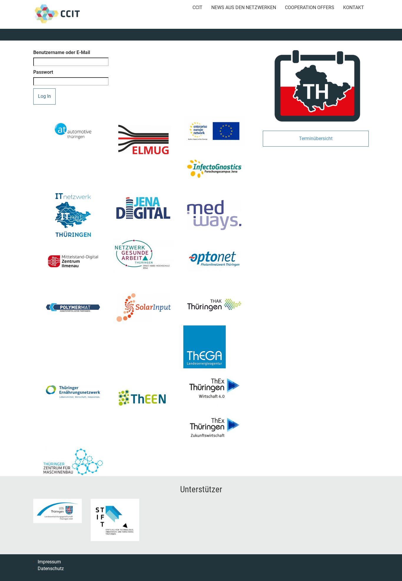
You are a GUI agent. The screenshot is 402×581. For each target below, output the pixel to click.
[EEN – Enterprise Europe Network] (214, 130)
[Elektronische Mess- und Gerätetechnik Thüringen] (144, 139)
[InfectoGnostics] (214, 169)
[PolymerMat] (73, 307)
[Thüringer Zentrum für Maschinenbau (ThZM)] (73, 461)
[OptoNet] (214, 261)
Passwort (43, 72)
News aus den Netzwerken (243, 7)
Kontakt (353, 7)
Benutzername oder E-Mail (61, 52)
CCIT (197, 7)
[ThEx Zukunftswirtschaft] (214, 426)
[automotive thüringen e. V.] (73, 130)
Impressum (49, 562)
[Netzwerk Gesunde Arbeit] (144, 255)
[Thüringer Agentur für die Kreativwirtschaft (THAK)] (214, 304)
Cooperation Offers (309, 7)
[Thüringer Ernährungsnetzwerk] (73, 391)
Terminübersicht (316, 138)
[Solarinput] (144, 307)
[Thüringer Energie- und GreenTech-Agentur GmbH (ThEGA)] (214, 346)
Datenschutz (51, 568)
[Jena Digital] (144, 208)
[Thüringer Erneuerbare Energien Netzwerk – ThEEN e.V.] (144, 397)
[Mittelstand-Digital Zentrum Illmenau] (73, 261)
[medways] (214, 215)
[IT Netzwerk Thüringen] (73, 215)
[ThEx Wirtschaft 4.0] (214, 387)
